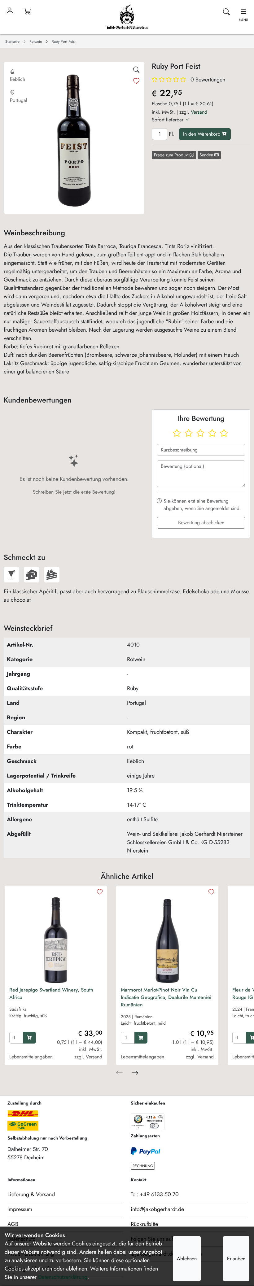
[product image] (55, 936)
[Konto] (10, 10)
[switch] (154, 1125)
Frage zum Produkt (172, 155)
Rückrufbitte (144, 1224)
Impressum (19, 1209)
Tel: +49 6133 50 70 (155, 1194)
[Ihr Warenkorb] (27, 11)
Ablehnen (187, 1258)
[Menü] (160, 1117)
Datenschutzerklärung (62, 1277)
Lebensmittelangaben (31, 1056)
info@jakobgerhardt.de (157, 1209)
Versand (199, 112)
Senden (206, 155)
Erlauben (236, 1258)
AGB (12, 1224)
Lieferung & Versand (31, 1194)
